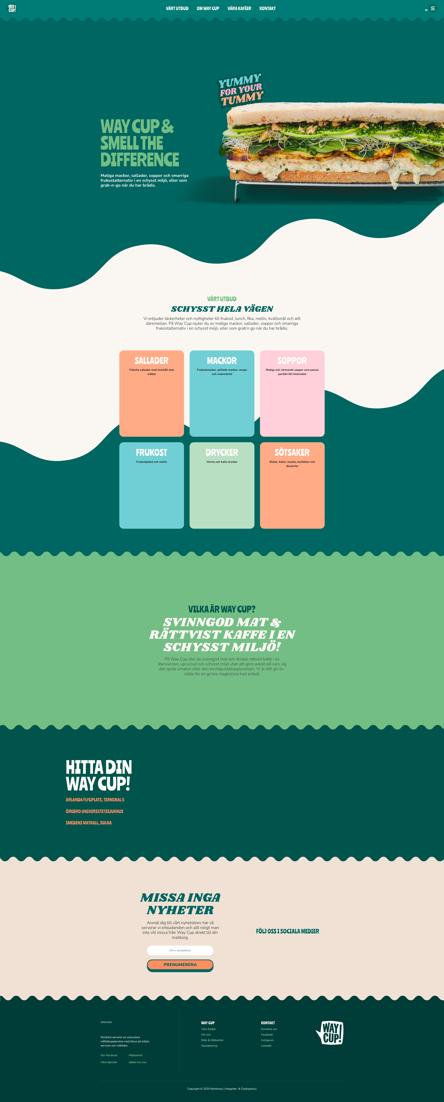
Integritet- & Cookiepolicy (241, 1089)
